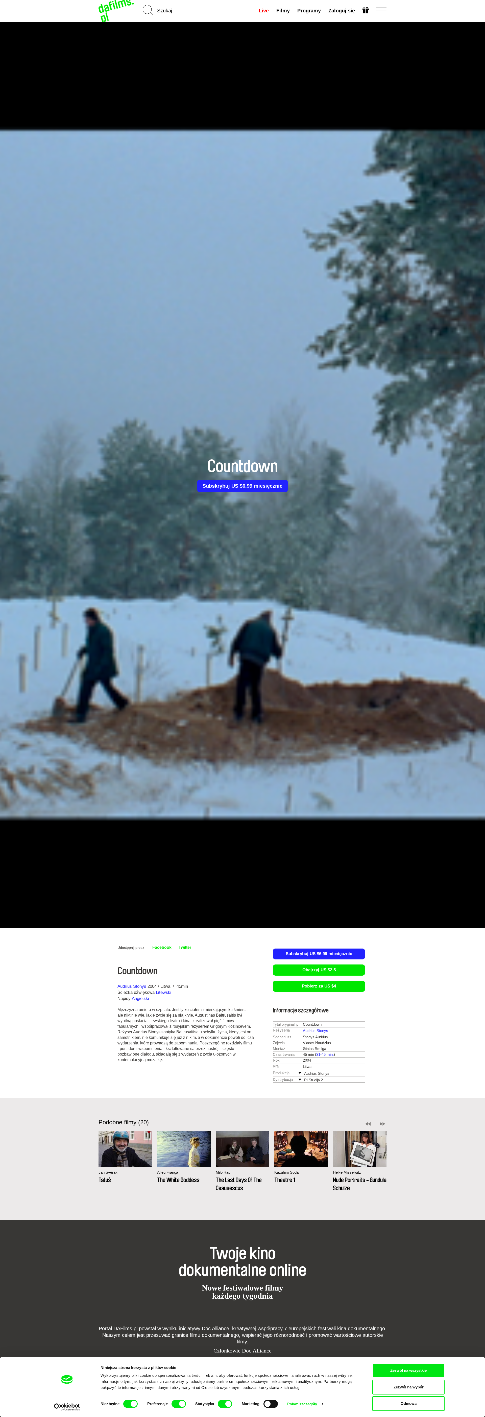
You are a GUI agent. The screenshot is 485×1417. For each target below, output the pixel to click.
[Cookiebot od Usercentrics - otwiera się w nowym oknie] (67, 1407)
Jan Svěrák (108, 1172)
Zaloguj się (341, 10)
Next (382, 1124)
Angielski (140, 998)
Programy (309, 10)
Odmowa (409, 1403)
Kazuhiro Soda (286, 1172)
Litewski (163, 992)
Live (264, 10)
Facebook (162, 947)
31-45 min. (325, 1054)
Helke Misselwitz (347, 1172)
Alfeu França (167, 1172)
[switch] (179, 1404)
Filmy (283, 10)
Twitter (185, 947)
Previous (368, 1124)
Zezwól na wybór (409, 1387)
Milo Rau (223, 1172)
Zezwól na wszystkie (408, 1370)
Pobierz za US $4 (319, 986)
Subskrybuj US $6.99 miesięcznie (242, 486)
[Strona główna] (117, 11)
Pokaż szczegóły (302, 1404)
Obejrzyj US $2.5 (319, 970)
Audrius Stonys (131, 986)
